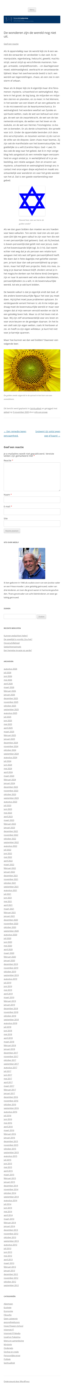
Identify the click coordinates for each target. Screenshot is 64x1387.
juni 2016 (8, 1119)
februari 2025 (10, 735)
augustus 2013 (10, 1244)
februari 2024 (10, 779)
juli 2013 (7, 1248)
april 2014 (8, 1215)
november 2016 (11, 1100)
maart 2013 (9, 1263)
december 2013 (11, 1230)
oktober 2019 (10, 971)
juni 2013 (8, 1252)
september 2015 (11, 1152)
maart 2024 (9, 775)
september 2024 (11, 753)
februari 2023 (10, 823)
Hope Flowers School (13, 1326)
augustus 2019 (10, 979)
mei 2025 (8, 724)
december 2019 (11, 964)
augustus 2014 (10, 1200)
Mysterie (8, 1344)
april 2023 (8, 816)
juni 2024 (8, 764)
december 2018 (11, 1008)
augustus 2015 (10, 1156)
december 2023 (11, 787)
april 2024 (8, 772)
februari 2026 (10, 691)
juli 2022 (7, 849)
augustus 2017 (10, 1067)
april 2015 (8, 1170)
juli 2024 (7, 761)
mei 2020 (8, 945)
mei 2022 (8, 857)
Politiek (7, 1359)
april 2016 (8, 1126)
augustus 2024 (10, 757)
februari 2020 (10, 956)
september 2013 (11, 1241)
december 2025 (11, 698)
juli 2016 (7, 1115)
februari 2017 (10, 1089)
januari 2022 (9, 871)
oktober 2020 (10, 927)
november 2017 (11, 1056)
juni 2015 (8, 1163)
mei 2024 (8, 768)
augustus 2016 (10, 1111)
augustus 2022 (10, 846)
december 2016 (11, 1097)
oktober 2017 (10, 1060)
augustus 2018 (10, 1023)
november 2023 (11, 790)
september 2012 (11, 1285)
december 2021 (11, 875)
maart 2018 (9, 1041)
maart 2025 (9, 731)
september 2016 (11, 1108)
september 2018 (11, 1019)
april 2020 (8, 949)
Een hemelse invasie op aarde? (18, 650)
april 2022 (8, 860)
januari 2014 (9, 1226)
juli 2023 (7, 805)
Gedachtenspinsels (12, 646)
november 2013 (11, 1233)
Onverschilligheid (12, 643)
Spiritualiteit (35, 408)
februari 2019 (10, 1001)
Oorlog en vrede (11, 1351)
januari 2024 (9, 783)
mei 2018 (8, 1034)
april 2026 (8, 683)
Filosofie (7, 1314)
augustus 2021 (10, 890)
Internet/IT (9, 1329)
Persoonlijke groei (12, 1355)
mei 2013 (8, 1255)
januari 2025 (9, 739)
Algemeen (8, 1303)
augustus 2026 (10, 668)
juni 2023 (8, 809)
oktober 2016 (10, 1104)
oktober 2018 (10, 1015)
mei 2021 (8, 901)
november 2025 (11, 702)
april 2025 (8, 727)
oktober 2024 (10, 750)
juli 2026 (7, 672)
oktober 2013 (10, 1237)
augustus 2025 (10, 713)
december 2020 (11, 919)
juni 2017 (8, 1075)
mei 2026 (8, 680)
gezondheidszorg (12, 1322)
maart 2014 (9, 1218)
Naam (8, 494)
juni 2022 (8, 853)
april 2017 (8, 1082)
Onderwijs (8, 1348)
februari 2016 (10, 1134)
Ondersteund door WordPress (17, 1381)
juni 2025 (8, 720)
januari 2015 (9, 1182)
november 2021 (11, 879)
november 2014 (11, 1189)
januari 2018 (9, 1049)
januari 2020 (9, 960)
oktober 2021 (10, 883)
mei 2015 (8, 1167)
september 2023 (11, 798)
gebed (6, 412)
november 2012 (11, 1278)
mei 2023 (8, 812)
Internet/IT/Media (12, 1333)
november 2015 (11, 1145)
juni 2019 (8, 986)
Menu (32, 9)
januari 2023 (9, 827)
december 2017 (11, 1052)
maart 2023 (9, 820)
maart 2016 (9, 1130)
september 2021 (11, 886)
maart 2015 (9, 1174)
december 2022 (11, 831)
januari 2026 (9, 694)
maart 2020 (9, 953)
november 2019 (11, 967)
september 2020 (11, 931)
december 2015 (11, 1141)
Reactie (8, 460)
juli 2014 (7, 1204)
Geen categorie (11, 1318)
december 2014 (11, 1185)
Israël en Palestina (12, 1337)
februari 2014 (10, 1222)
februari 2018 (10, 1045)
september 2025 (11, 709)
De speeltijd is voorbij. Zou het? (18, 639)
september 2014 (11, 1196)
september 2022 (11, 842)
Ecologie (7, 1307)
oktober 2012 (10, 1281)
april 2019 (8, 993)
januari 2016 (9, 1137)
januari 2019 (9, 1004)
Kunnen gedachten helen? (16, 635)
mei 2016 (8, 1123)
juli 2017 (7, 1071)
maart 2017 (9, 1086)
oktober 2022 (10, 838)
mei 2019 (8, 990)
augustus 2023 (10, 801)
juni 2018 (8, 1030)
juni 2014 (8, 1207)
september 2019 (11, 975)
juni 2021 (8, 897)
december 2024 (11, 742)
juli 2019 (7, 982)
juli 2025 (7, 716)
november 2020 (11, 923)
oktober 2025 (10, 705)
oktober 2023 (10, 794)
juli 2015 (7, 1159)
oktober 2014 (10, 1193)
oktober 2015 (10, 1148)
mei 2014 (8, 1211)
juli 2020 (7, 938)
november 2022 (11, 835)
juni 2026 (8, 676)
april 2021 (8, 905)
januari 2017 (9, 1093)
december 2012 (11, 1274)
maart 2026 (9, 687)
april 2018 (8, 1038)
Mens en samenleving (14, 1340)
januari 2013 (9, 1270)
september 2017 (11, 1063)
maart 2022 (9, 864)
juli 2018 (7, 1027)
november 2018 (11, 1012)
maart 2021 (9, 908)
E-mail (8, 506)
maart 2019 (9, 997)
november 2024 (11, 746)
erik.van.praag (40, 412)
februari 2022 (10, 868)
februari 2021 (10, 912)
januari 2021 (9, 916)
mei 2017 (8, 1078)
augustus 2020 (10, 934)
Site (6, 518)
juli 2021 (7, 894)
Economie (8, 1311)
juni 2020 (8, 942)
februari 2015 (10, 1178)
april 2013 (8, 1259)
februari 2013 (10, 1266)
